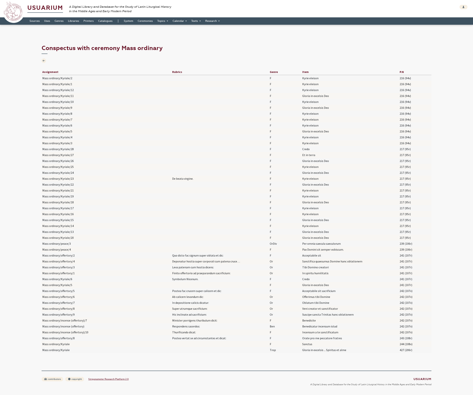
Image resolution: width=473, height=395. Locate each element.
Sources (35, 21)
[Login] (463, 7)
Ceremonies (145, 21)
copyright (76, 379)
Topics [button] (161, 21)
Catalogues (105, 21)
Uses (47, 21)
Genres (59, 21)
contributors (54, 379)
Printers (89, 21)
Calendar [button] (179, 21)
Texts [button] (195, 21)
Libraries (73, 21)
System (128, 21)
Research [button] (211, 21)
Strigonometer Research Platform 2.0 (108, 379)
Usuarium (45, 7)
